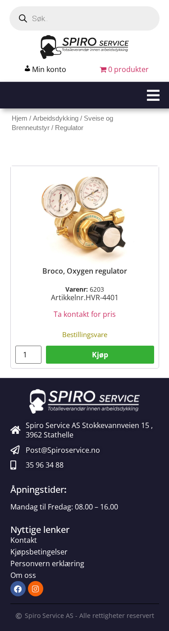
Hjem (19, 118)
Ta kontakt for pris (85, 314)
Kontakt (23, 540)
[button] (84, 95)
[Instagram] (35, 588)
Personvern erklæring (47, 563)
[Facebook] (18, 588)
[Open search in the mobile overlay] (84, 18)
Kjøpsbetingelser (39, 552)
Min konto (49, 69)
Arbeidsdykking (55, 118)
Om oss (23, 575)
